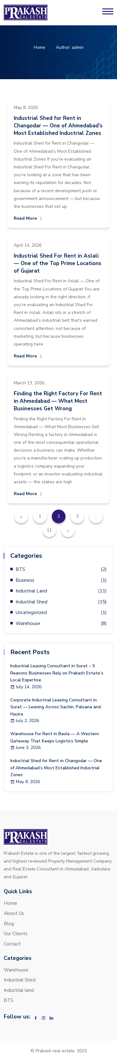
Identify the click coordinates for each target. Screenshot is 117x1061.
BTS (20, 569)
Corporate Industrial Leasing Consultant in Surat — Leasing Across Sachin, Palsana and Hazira (55, 707)
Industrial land (31, 591)
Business (25, 580)
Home (39, 47)
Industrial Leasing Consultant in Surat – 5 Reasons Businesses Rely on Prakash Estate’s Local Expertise (56, 673)
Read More (25, 218)
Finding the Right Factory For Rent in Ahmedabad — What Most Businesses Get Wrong (58, 401)
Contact (12, 944)
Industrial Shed (31, 602)
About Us (14, 913)
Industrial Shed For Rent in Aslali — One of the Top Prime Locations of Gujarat (57, 263)
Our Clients (15, 933)
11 (49, 530)
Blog (9, 923)
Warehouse (28, 623)
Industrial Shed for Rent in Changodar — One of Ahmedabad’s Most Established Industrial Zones (58, 126)
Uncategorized (31, 612)
